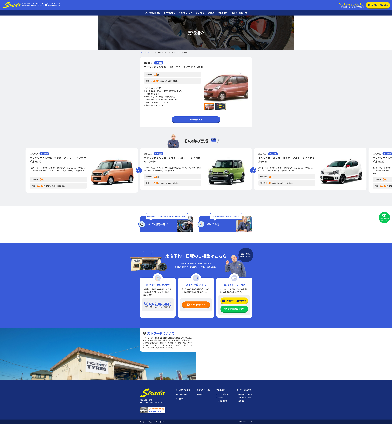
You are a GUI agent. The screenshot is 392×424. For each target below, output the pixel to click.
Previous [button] (203, 87)
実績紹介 (148, 52)
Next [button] (250, 87)
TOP (141, 52)
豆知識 (220, 397)
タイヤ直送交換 (181, 394)
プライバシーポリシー (147, 422)
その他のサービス (203, 390)
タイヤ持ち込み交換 (182, 390)
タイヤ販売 (179, 398)
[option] (226, 87)
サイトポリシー (161, 422)
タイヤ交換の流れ (224, 394)
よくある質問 (222, 401)
